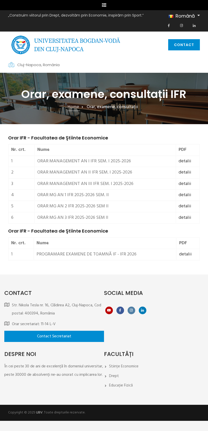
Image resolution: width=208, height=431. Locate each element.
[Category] (54, 336)
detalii (185, 161)
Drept (114, 376)
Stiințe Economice (123, 366)
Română (185, 16)
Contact (184, 44)
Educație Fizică (121, 385)
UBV (39, 412)
